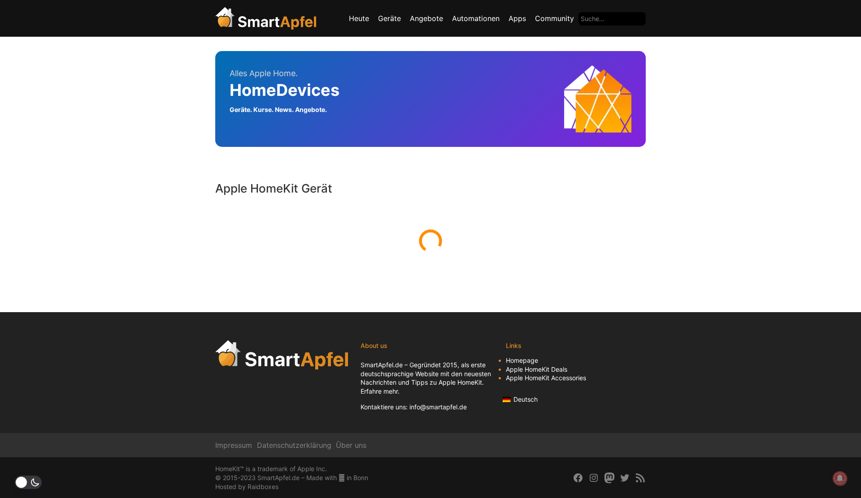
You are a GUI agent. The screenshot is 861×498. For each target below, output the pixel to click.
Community (554, 18)
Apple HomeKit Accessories (546, 378)
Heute (359, 18)
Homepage (522, 360)
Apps (517, 18)
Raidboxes (263, 486)
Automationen (476, 18)
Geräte (389, 18)
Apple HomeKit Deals (536, 369)
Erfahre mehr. (380, 391)
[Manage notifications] (840, 478)
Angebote (426, 18)
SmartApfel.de (382, 365)
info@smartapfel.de (438, 407)
